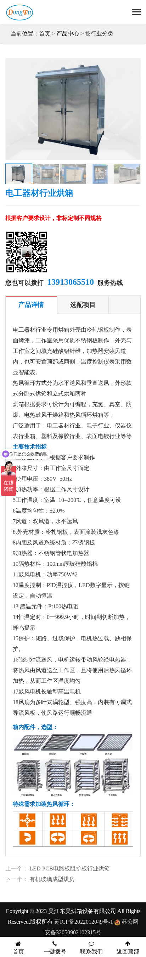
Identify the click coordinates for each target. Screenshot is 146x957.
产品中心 (67, 34)
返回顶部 (128, 951)
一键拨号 (55, 951)
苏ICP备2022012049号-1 (83, 922)
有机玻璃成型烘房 (52, 879)
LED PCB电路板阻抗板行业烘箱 (69, 868)
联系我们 (91, 951)
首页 (44, 34)
